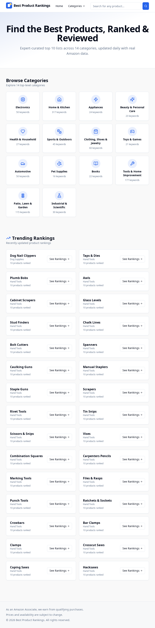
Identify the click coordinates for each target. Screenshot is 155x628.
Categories (75, 6)
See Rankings (58, 259)
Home (59, 6)
